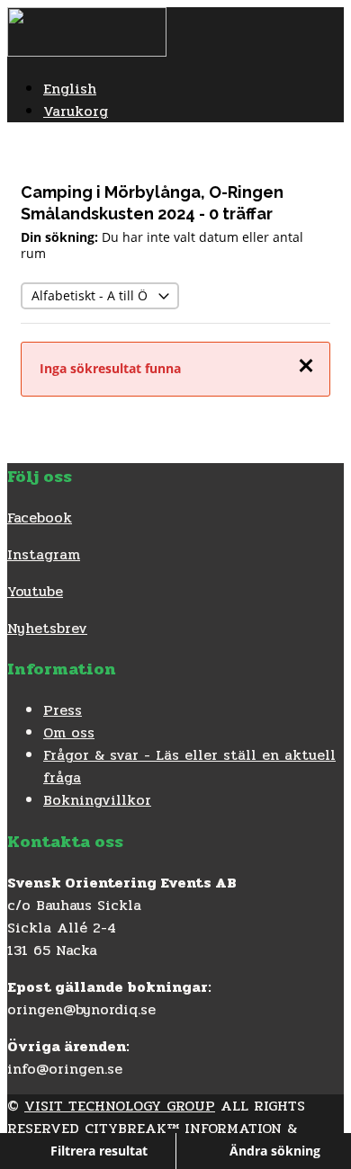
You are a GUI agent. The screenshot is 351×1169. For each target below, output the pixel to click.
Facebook (39, 517)
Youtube (35, 591)
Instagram (43, 554)
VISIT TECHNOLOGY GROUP (119, 1105)
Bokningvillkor (97, 800)
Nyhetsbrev (47, 628)
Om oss (68, 732)
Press (62, 710)
